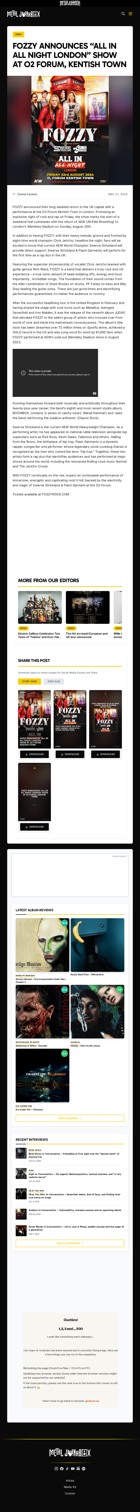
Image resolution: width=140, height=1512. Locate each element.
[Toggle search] (123, 14)
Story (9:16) (29, 681)
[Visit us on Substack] (78, 1468)
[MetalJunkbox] (23, 14)
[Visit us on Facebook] (62, 1468)
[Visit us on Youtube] (72, 1468)
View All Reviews (68, 1118)
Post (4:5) (54, 681)
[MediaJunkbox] (70, 3)
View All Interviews (68, 1243)
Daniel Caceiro (27, 194)
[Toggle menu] (130, 13)
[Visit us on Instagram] (56, 1468)
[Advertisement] (70, 534)
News (18, 34)
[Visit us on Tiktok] (67, 1468)
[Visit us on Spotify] (83, 1468)
